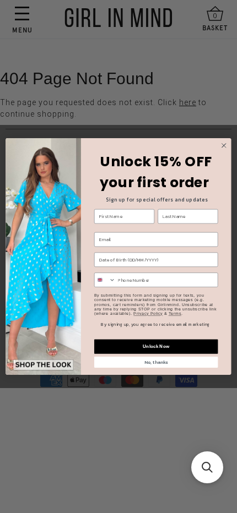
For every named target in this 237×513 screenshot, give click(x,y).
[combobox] (104, 280)
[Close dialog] (224, 145)
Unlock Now (156, 346)
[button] (207, 467)
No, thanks (156, 362)
